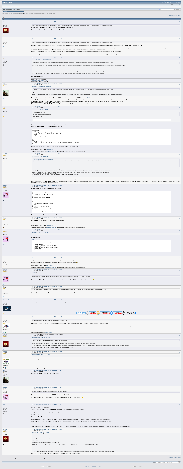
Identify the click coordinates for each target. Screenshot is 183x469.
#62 (179, 38)
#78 (179, 387)
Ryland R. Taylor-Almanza (8, 299)
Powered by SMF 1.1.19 (85, 466)
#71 (179, 270)
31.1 (16, 9)
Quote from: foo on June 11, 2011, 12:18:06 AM (40, 109)
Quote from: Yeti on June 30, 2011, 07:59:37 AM (40, 232)
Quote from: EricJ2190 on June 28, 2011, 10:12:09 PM (41, 59)
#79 (179, 404)
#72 (179, 287)
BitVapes (5, 316)
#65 (179, 107)
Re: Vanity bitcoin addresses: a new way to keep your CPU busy (48, 21)
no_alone (5, 56)
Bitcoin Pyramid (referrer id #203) (51, 151)
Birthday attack (90, 97)
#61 (179, 21)
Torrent (18, 9)
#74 (179, 316)
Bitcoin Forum (5, 13)
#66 (179, 154)
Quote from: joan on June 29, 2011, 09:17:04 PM (40, 156)
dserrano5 (5, 185)
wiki (34, 272)
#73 (179, 299)
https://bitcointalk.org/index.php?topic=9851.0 (39, 80)
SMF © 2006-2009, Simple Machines (96, 466)
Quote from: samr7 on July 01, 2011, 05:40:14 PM (40, 432)
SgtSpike (5, 21)
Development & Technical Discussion (20, 13)
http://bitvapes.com (48, 332)
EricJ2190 (5, 38)
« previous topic (172, 15)
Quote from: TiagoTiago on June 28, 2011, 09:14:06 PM (41, 40)
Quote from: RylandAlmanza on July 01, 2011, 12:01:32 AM (42, 318)
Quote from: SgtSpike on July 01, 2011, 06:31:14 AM (41, 354)
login (14, 7)
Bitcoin (10, 13)
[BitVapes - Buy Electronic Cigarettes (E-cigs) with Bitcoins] (5, 332)
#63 (179, 57)
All (11, 17)
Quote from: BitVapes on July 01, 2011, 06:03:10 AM (41, 337)
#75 (179, 335)
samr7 (4, 404)
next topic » (177, 15)
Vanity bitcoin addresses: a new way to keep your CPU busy (42, 13)
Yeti (3, 106)
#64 (179, 84)
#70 (179, 257)
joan (4, 83)
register (17, 7)
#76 (179, 352)
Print (179, 455)
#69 (179, 230)
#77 (179, 370)
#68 (179, 218)
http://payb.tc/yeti (50, 149)
